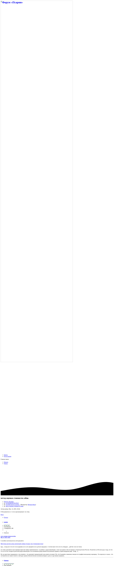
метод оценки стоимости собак (8, 536)
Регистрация (7, 456)
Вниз (2, 514)
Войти (6, 455)
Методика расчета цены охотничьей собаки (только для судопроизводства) (22, 543)
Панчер (6, 560)
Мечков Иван (31, 504)
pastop (6, 522)
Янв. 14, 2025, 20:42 (5, 537)
